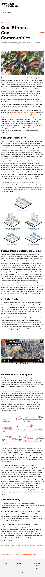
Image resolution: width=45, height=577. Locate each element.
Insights (8, 12)
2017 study (14, 100)
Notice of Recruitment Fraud (36, 565)
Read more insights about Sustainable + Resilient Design (22, 545)
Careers (5, 563)
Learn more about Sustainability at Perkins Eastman (20, 554)
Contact (19, 563)
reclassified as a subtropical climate (24, 113)
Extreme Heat (32, 128)
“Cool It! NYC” (14, 468)
